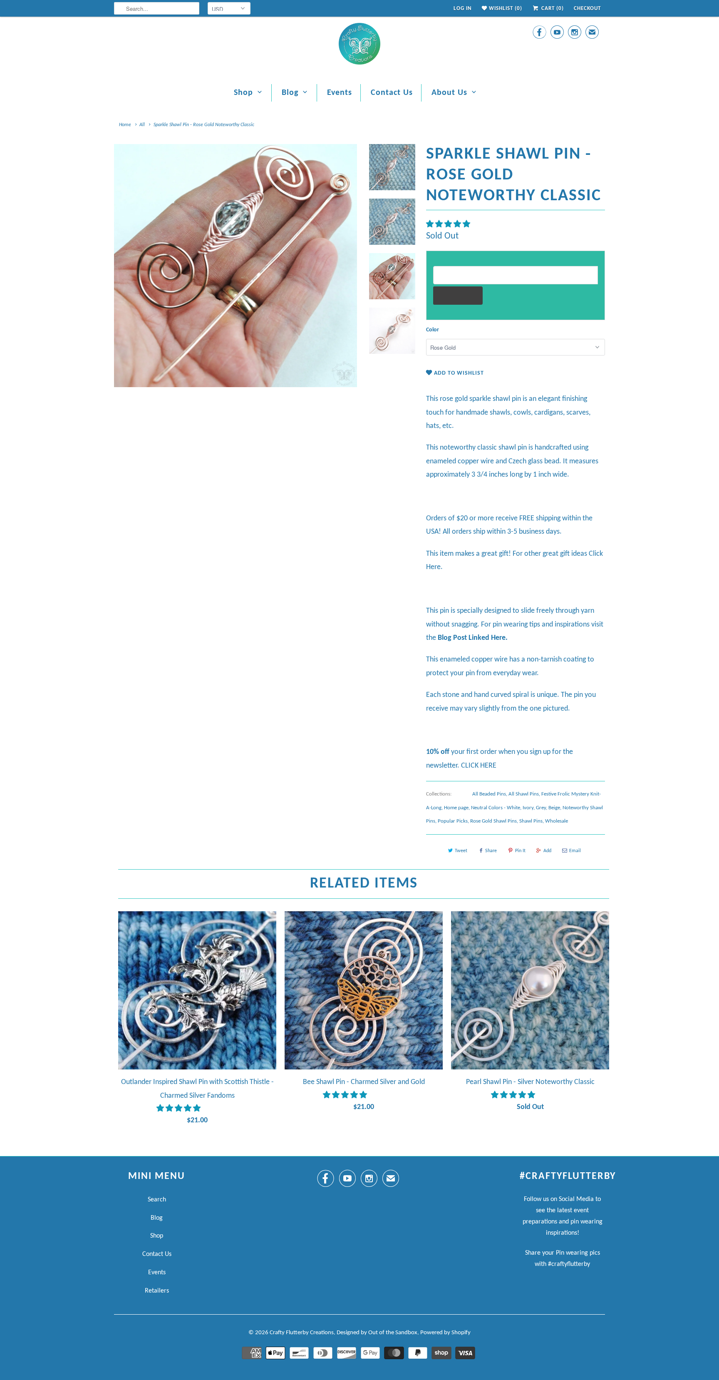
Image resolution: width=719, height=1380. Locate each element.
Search (157, 1199)
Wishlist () (504, 8)
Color (432, 330)
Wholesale (556, 821)
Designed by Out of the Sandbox (377, 1333)
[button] (449, 225)
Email (575, 850)
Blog (290, 93)
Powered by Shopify (445, 1333)
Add (547, 850)
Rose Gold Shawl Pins (493, 821)
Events (339, 93)
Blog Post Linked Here (472, 638)
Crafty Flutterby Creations (302, 1333)
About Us (449, 93)
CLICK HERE (478, 766)
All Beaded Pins (489, 794)
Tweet (461, 850)
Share (491, 850)
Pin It (520, 850)
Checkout (587, 8)
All (142, 124)
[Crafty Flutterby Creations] (359, 46)
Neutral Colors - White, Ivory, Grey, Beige (515, 808)
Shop (243, 93)
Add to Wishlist (458, 373)
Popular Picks (453, 821)
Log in (463, 8)
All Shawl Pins (523, 794)
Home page (456, 808)
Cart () (552, 8)
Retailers (157, 1291)
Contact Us (392, 93)
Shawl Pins (531, 821)
